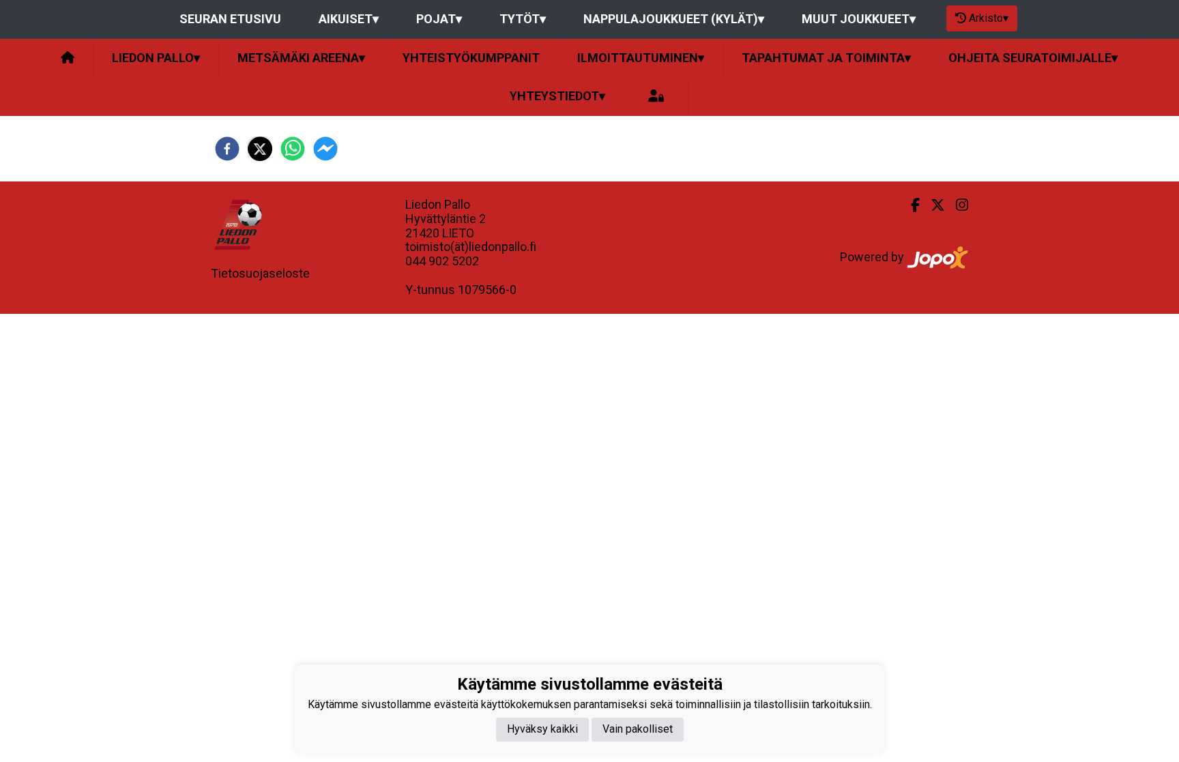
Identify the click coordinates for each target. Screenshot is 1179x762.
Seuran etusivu (230, 19)
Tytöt (522, 19)
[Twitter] (932, 205)
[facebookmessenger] (325, 148)
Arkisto (988, 18)
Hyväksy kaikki (542, 728)
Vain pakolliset (637, 728)
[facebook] (227, 148)
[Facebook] (910, 205)
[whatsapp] (292, 148)
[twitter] (260, 148)
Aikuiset (349, 19)
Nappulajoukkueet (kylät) (673, 19)
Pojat (439, 19)
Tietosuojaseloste (260, 273)
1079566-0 (487, 289)
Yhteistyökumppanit (471, 57)
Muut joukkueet (859, 19)
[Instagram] (956, 205)
